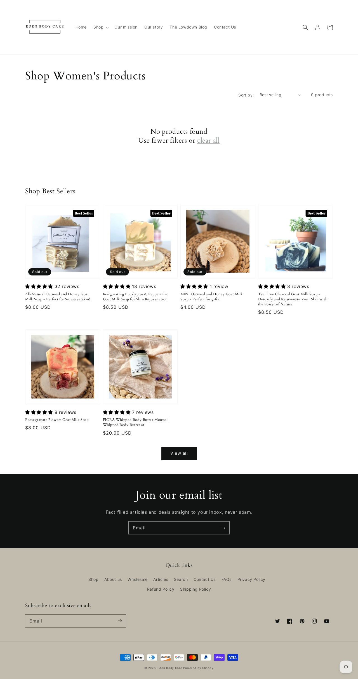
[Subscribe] (223, 528)
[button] (100, 27)
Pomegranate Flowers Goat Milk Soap (57, 419)
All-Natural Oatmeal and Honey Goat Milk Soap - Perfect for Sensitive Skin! (57, 297)
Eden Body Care (170, 667)
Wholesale (137, 579)
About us (113, 579)
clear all (208, 140)
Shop (93, 579)
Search (181, 579)
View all (179, 453)
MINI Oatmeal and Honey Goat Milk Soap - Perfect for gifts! (211, 297)
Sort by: (246, 95)
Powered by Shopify (198, 667)
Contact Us (205, 579)
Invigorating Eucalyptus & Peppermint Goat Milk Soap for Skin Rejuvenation (135, 297)
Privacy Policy (251, 579)
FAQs (227, 579)
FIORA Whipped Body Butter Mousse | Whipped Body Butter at (136, 422)
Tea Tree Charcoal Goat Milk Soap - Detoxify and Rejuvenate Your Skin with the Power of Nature (293, 299)
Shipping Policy (195, 589)
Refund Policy (161, 589)
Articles (160, 579)
